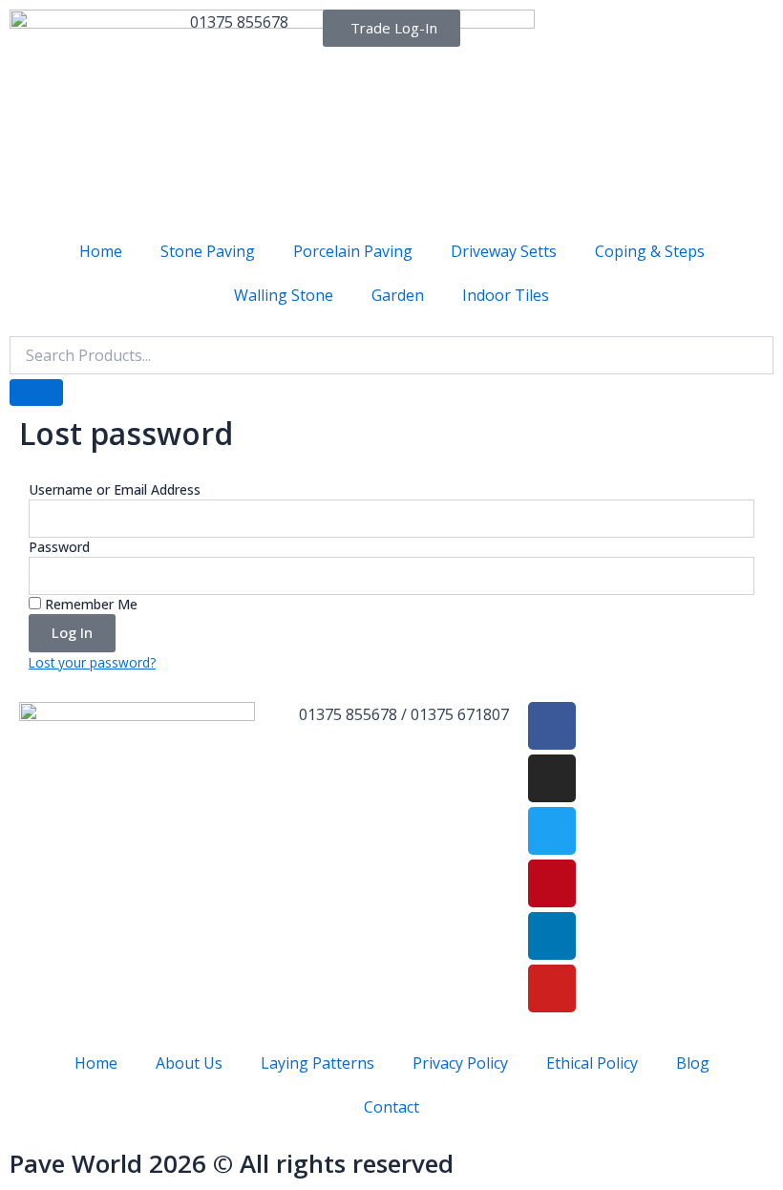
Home (100, 251)
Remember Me (89, 604)
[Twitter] (552, 831)
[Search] (36, 392)
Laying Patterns (317, 1062)
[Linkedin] (552, 936)
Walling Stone (283, 295)
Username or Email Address (115, 489)
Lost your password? (92, 662)
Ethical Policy (592, 1062)
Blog (692, 1062)
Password (59, 547)
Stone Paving (207, 251)
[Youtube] (552, 988)
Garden (397, 295)
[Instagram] (552, 778)
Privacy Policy (460, 1062)
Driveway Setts (504, 251)
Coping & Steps (650, 251)
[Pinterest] (552, 883)
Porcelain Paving (353, 251)
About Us (189, 1062)
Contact (391, 1106)
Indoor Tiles (505, 295)
